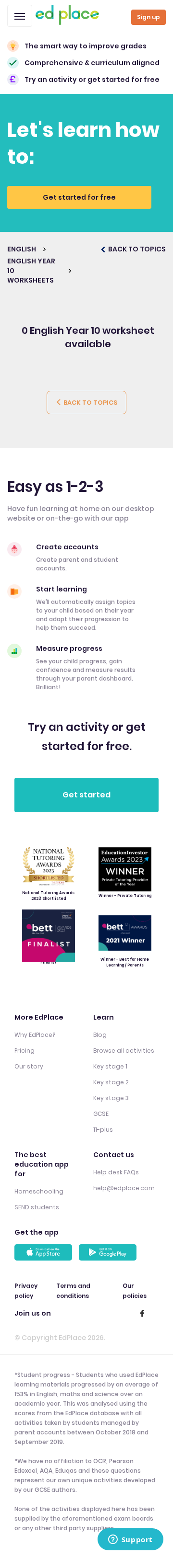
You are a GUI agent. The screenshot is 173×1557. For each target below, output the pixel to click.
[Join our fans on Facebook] (142, 1313)
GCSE (101, 1114)
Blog (100, 1035)
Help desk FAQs (116, 1172)
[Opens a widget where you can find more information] (130, 1540)
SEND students (36, 1207)
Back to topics (89, 402)
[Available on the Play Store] (109, 1252)
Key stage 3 (111, 1098)
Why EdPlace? (34, 1035)
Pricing (24, 1050)
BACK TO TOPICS (136, 249)
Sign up (148, 17)
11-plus (103, 1129)
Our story (28, 1066)
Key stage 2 (111, 1082)
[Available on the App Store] (44, 1252)
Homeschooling (38, 1191)
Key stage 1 (110, 1066)
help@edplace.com (124, 1188)
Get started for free (79, 197)
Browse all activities (123, 1050)
